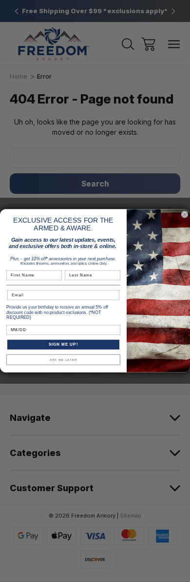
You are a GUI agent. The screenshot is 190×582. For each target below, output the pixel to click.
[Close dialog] (185, 215)
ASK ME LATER (63, 360)
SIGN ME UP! (63, 345)
